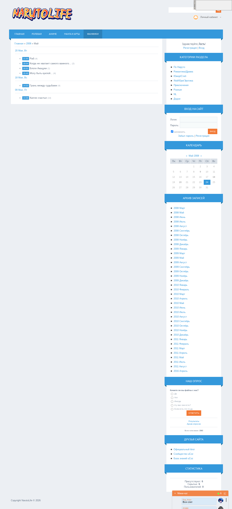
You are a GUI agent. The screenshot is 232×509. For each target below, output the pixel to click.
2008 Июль (180, 221)
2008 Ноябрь (180, 239)
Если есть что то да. (183, 409)
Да (175, 394)
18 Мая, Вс (21, 77)
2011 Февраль (181, 343)
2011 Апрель (180, 353)
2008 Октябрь (181, 235)
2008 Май (179, 212)
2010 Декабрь (181, 334)
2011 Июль (179, 362)
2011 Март (179, 348)
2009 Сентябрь (182, 267)
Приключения (181, 85)
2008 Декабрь (181, 244)
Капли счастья (38, 97)
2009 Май (179, 257)
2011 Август (180, 366)
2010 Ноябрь (180, 330)
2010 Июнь (179, 307)
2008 (28, 43)
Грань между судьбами (43, 85)
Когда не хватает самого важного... (50, 63)
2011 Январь (180, 339)
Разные (178, 89)
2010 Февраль (181, 289)
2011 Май (179, 357)
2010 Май (179, 303)
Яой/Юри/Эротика (183, 80)
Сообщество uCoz (183, 454)
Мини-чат (181, 493)
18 (214, 177)
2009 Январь (180, 248)
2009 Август (180, 262)
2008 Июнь (179, 217)
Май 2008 (194, 155)
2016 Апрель (181, 371)
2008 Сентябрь (182, 230)
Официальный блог (184, 449)
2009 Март (179, 253)
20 (180, 182)
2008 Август (180, 226)
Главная (18, 43)
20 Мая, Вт (21, 50)
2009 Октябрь (181, 271)
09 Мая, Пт (21, 90)
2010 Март (179, 294)
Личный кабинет (209, 17)
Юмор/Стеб (180, 76)
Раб (32, 58)
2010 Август (180, 316)
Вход (201, 48)
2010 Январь (180, 285)
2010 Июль (180, 312)
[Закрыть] (195, 9)
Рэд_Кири (187, 500)
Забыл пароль (186, 135)
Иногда (177, 401)
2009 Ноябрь (180, 276)
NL (175, 94)
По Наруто (179, 67)
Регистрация (190, 48)
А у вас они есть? (182, 405)
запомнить (179, 132)
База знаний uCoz (183, 458)
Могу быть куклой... (41, 73)
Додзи (177, 98)
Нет (176, 397)
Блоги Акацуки (38, 68)
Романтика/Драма (183, 71)
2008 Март (179, 208)
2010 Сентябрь (182, 321)
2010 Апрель (181, 298)
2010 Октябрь (181, 325)
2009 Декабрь (181, 280)
